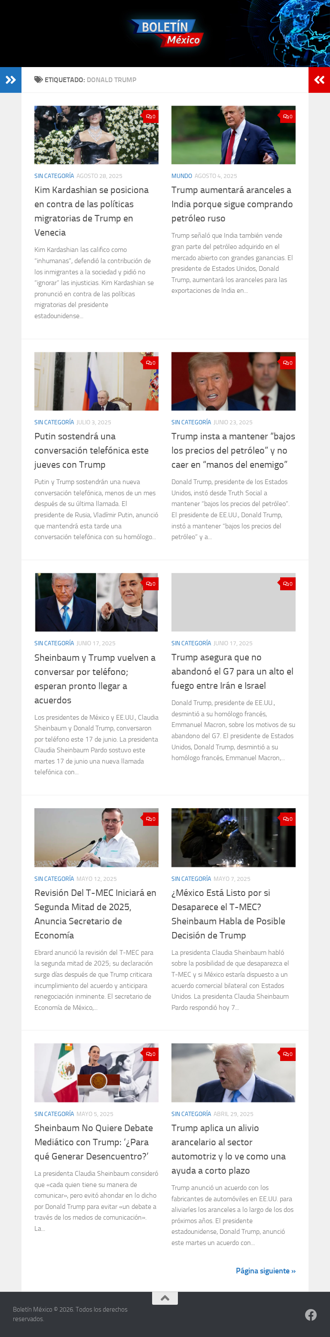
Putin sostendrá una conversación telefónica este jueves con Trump (91, 450)
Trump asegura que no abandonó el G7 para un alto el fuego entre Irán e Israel (232, 671)
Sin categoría (54, 176)
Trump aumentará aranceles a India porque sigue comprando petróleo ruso (232, 204)
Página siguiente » (266, 1271)
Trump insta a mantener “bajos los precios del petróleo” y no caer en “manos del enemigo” (233, 450)
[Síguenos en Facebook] (311, 1315)
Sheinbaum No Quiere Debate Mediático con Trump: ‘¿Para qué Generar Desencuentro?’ (93, 1142)
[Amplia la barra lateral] (10, 80)
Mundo (181, 176)
